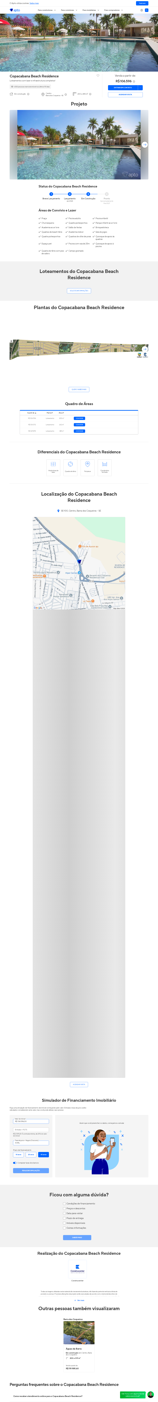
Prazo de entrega (75, 1218)
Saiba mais (34, 3)
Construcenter (77, 1281)
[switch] (15, 1163)
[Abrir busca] (146, 10)
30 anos (43, 1155)
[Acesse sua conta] (141, 10)
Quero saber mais (79, 389)
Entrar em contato (123, 88)
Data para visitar (75, 1213)
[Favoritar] (98, 75)
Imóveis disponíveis (76, 1223)
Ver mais (80, 1300)
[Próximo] (145, 145)
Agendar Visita (125, 95)
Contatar (79, 418)
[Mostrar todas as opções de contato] (140, 87)
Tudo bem (142, 3)
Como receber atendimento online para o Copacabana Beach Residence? (47, 1396)
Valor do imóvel (20, 1119)
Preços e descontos (76, 1208)
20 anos (31, 1155)
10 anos (18, 1155)
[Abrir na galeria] (145, 176)
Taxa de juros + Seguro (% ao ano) (26, 1140)
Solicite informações (79, 291)
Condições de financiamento (81, 1203)
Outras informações (76, 1227)
